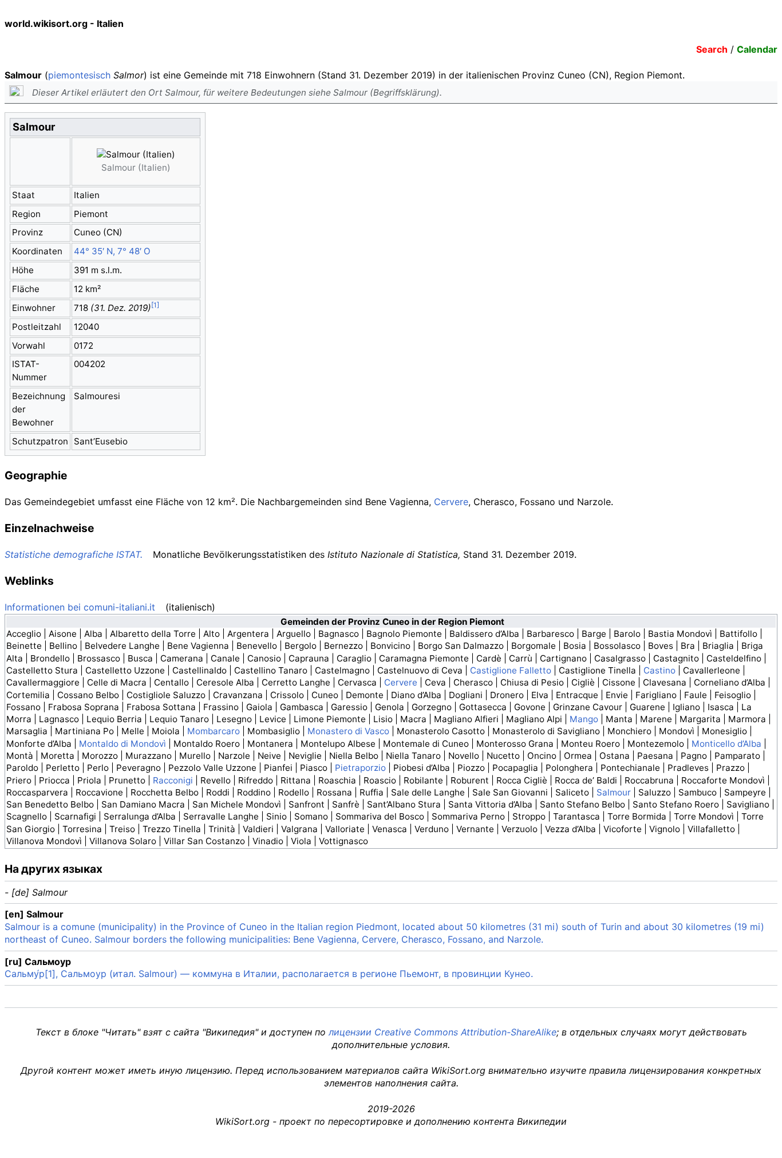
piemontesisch (79, 75)
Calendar (757, 49)
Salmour (614, 792)
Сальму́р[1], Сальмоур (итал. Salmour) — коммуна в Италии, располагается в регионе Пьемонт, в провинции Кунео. (269, 973)
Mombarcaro (213, 731)
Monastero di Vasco (348, 731)
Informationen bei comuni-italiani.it (80, 607)
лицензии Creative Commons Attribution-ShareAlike (442, 1032)
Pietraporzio (360, 767)
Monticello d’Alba (726, 743)
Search (712, 49)
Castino (659, 670)
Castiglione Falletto (510, 670)
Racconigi (173, 780)
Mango (584, 719)
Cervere (451, 501)
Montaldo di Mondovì (122, 743)
